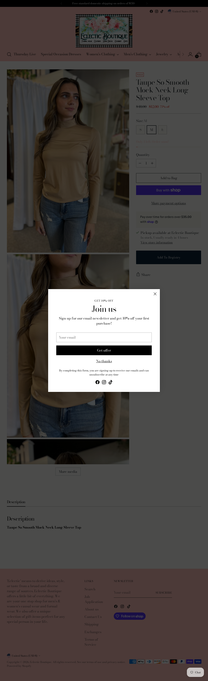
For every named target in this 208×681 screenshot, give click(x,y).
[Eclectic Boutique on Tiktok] (110, 383)
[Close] (155, 294)
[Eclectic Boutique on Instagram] (104, 383)
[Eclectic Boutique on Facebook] (97, 383)
